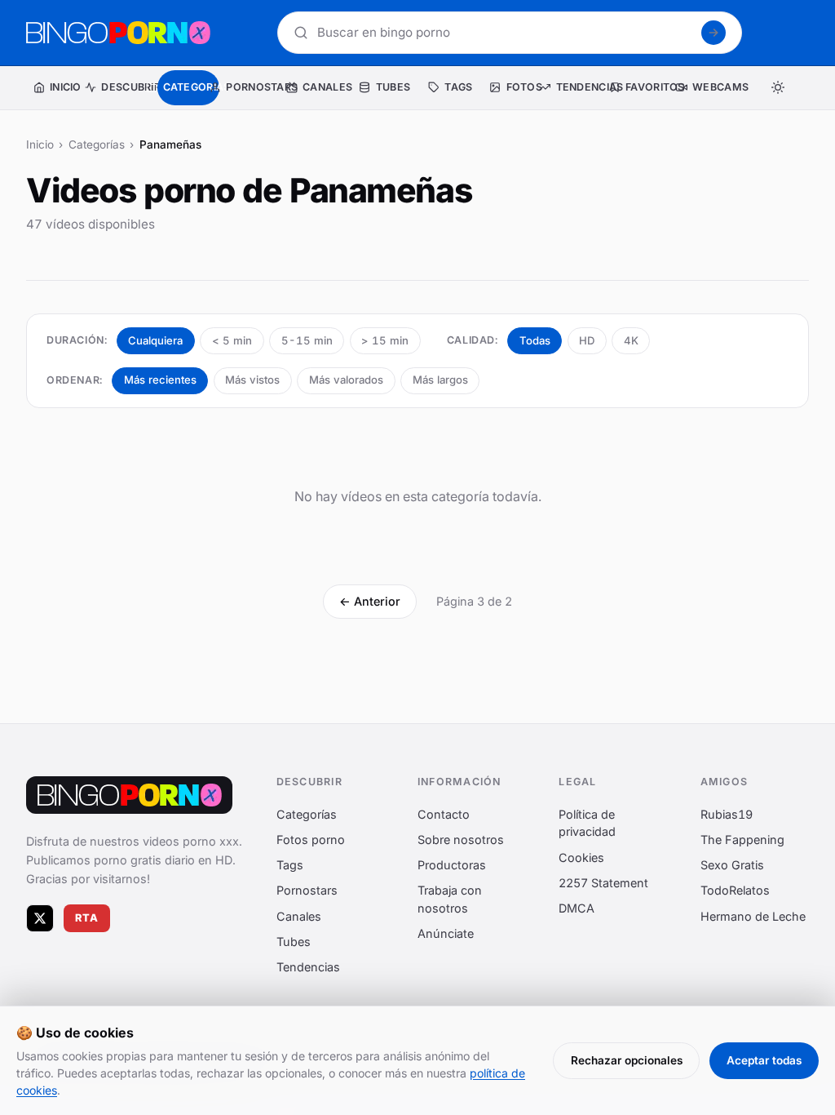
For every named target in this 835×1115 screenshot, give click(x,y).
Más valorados (346, 379)
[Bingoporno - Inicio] (129, 795)
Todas (534, 340)
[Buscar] (713, 32)
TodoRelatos (735, 891)
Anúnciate (446, 934)
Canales (298, 916)
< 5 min (232, 340)
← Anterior (369, 601)
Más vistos (252, 379)
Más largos (440, 379)
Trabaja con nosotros (450, 900)
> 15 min (385, 340)
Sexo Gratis (732, 866)
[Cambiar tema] (778, 87)
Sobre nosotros (461, 839)
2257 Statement (603, 883)
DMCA (576, 908)
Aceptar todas (764, 1060)
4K (631, 340)
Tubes (293, 941)
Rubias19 (726, 814)
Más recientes (160, 379)
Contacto (444, 814)
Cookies (581, 857)
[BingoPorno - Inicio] (118, 32)
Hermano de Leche (753, 916)
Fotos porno (310, 839)
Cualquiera (155, 340)
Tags (289, 866)
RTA (87, 919)
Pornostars (307, 891)
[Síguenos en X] (40, 918)
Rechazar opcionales (627, 1060)
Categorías (96, 144)
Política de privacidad (587, 823)
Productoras (452, 866)
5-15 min (307, 340)
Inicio (40, 144)
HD (586, 340)
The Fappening (742, 839)
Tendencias (308, 967)
